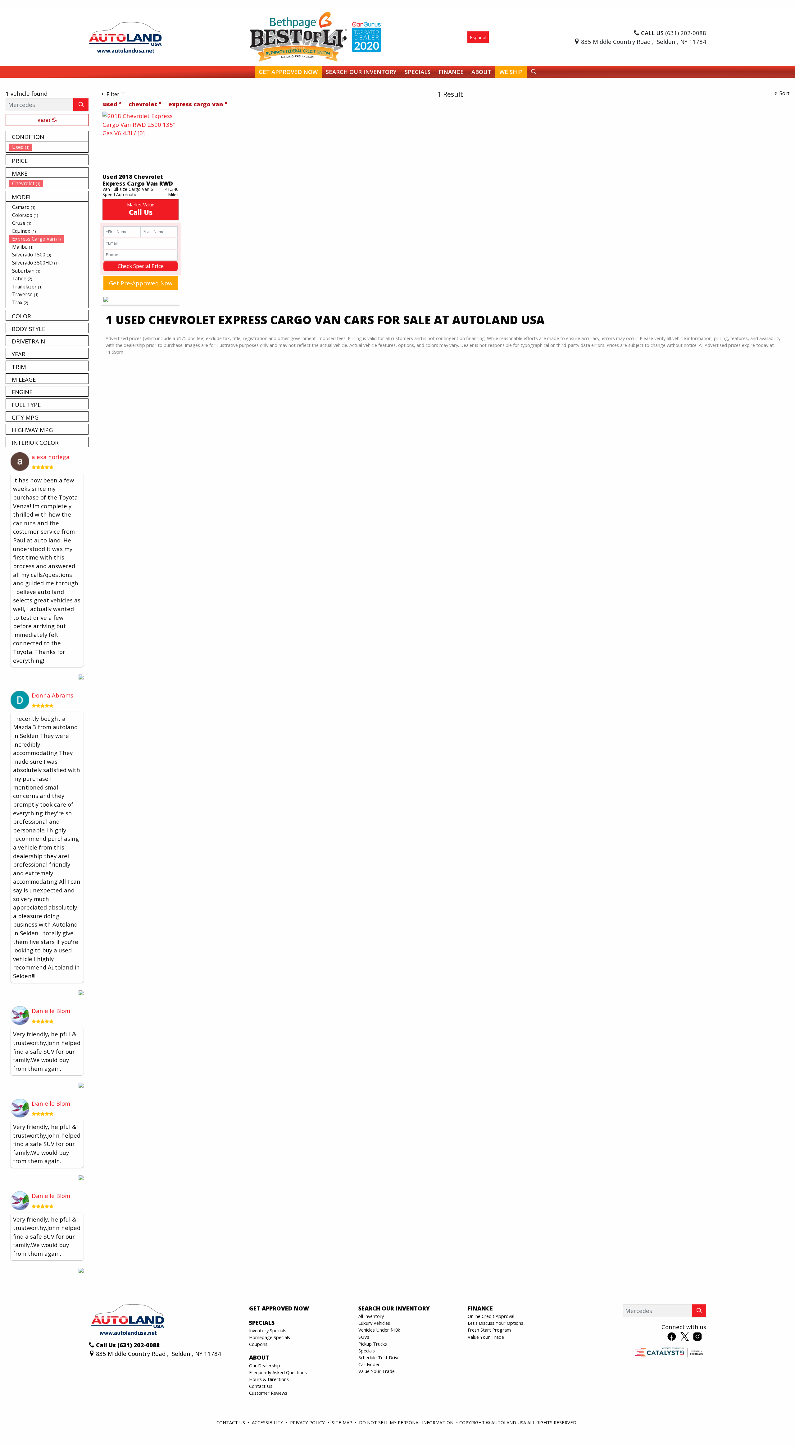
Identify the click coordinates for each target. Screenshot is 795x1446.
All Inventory (371, 1316)
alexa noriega (51, 457)
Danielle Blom (51, 1011)
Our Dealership (264, 1365)
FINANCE (480, 1308)
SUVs (363, 1337)
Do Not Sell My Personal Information (407, 1422)
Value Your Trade (376, 1371)
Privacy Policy (308, 1422)
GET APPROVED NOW (279, 1308)
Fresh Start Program (489, 1330)
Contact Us (260, 1386)
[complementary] (776, 1427)
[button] (288, 72)
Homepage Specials (269, 1337)
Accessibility (268, 1422)
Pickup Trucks (372, 1344)
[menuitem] (49, 147)
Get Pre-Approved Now (140, 283)
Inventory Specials (267, 1330)
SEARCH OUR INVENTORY (394, 1308)
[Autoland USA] (125, 36)
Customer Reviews (268, 1393)
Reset (45, 120)
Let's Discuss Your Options (495, 1323)
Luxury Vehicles (374, 1323)
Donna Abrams (52, 695)
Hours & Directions (269, 1379)
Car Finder (369, 1364)
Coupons (258, 1344)
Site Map (342, 1422)
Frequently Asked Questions (278, 1372)
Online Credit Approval (491, 1316)
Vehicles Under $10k (379, 1330)
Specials (366, 1350)
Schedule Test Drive (379, 1357)
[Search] (81, 104)
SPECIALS (262, 1322)
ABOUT (259, 1357)
